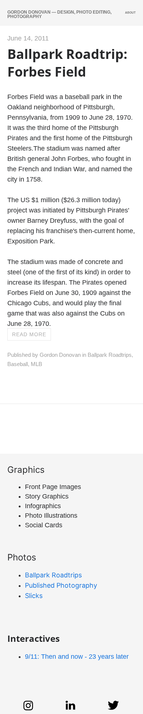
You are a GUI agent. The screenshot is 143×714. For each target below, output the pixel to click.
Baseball (17, 364)
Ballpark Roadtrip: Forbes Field (67, 63)
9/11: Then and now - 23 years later (77, 656)
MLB (36, 364)
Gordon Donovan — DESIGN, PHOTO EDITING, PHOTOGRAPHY (59, 14)
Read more (29, 334)
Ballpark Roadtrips (110, 355)
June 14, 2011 (28, 38)
